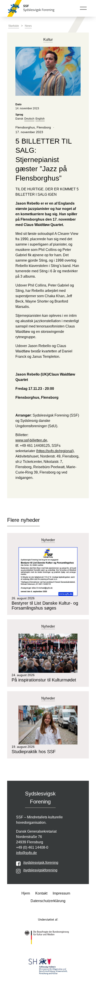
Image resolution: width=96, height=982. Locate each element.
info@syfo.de (26, 853)
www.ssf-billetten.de (31, 440)
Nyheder (48, 540)
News (28, 25)
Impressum (61, 893)
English (40, 118)
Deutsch (29, 118)
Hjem (25, 893)
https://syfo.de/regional (55, 451)
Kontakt (41, 893)
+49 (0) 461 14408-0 (32, 847)
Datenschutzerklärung (48, 901)
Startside (13, 25)
